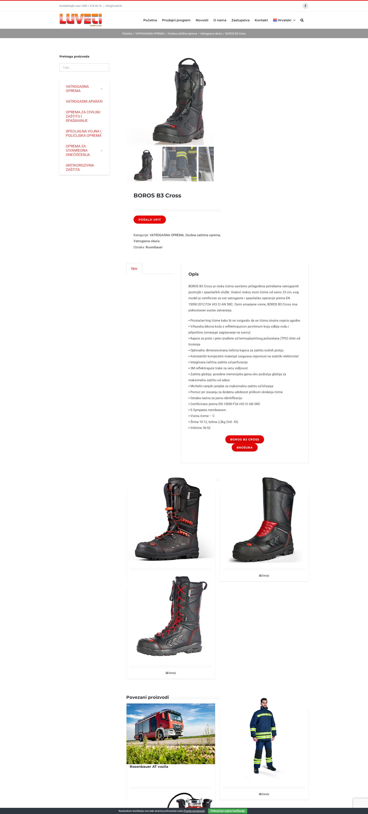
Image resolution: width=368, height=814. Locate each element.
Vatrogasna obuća (147, 241)
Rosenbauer (154, 247)
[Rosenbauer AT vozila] (170, 733)
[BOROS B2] (170, 615)
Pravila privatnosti (194, 811)
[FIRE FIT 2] (264, 737)
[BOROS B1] (264, 519)
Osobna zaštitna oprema (202, 235)
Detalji (265, 575)
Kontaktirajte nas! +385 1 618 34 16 (80, 5)
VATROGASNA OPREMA (167, 235)
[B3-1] (179, 97)
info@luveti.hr (113, 5)
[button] (301, 20)
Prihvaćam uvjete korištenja (228, 811)
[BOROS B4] (170, 519)
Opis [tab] (134, 268)
